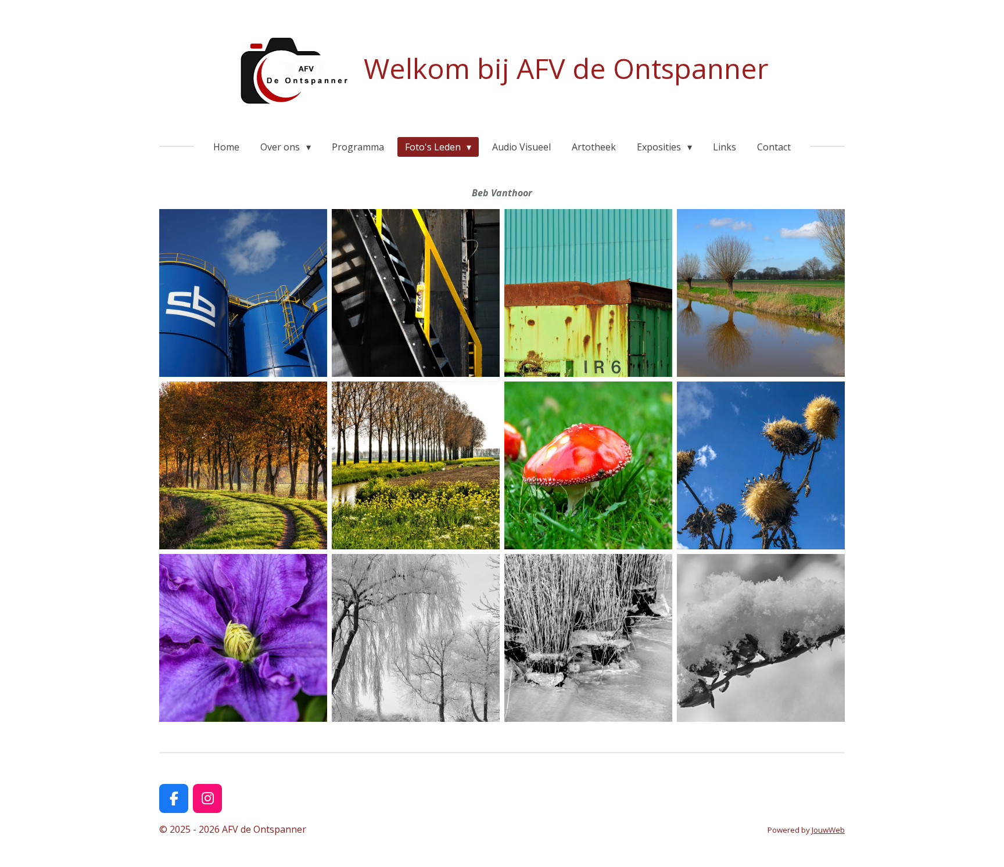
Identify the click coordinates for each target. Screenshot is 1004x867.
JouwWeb (828, 830)
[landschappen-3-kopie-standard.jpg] (415, 465)
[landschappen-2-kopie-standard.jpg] (243, 465)
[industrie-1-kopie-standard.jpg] (243, 293)
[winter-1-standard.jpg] (588, 638)
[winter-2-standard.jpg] (761, 638)
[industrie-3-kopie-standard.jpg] (588, 293)
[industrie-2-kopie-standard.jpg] (415, 293)
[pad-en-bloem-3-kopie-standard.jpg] (243, 638)
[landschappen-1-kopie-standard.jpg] (761, 293)
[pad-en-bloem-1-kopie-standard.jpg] (588, 465)
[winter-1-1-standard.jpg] (415, 638)
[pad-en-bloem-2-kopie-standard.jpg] (761, 465)
